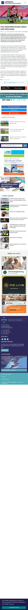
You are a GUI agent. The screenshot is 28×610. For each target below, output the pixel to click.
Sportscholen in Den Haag (16, 237)
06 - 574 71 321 (19, 100)
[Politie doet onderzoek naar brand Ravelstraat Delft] (4, 233)
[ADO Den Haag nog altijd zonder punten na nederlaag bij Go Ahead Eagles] (4, 201)
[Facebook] (2, 339)
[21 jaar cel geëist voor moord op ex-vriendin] (4, 246)
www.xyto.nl (6, 333)
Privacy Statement (5, 379)
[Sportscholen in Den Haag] (4, 240)
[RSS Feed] (7, 339)
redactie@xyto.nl (6, 332)
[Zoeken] (25, 145)
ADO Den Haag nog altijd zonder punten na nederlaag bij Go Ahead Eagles (18, 200)
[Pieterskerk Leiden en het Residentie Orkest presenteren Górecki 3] (4, 220)
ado (3, 79)
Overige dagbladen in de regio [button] (8, 370)
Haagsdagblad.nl (9, 2)
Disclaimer (3, 376)
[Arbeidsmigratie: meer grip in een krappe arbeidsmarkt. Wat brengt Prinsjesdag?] (4, 227)
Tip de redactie (15, 113)
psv (5, 79)
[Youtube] (5, 339)
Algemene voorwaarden (6, 374)
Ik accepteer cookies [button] (14, 607)
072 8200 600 (6, 330)
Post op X (14, 110)
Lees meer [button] (11, 604)
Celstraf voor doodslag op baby (17, 211)
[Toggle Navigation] (25, 3)
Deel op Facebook (15, 106)
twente (8, 79)
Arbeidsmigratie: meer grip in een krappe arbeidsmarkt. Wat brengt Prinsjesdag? (18, 226)
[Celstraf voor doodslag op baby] (4, 214)
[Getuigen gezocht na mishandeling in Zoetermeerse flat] (4, 207)
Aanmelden (5, 350)
